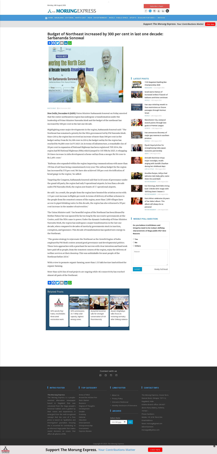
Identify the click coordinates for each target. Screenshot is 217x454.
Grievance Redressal (120, 402)
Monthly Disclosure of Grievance (124, 405)
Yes (136, 239)
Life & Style (149, 169)
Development (84, 409)
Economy (82, 414)
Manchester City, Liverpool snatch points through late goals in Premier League (155, 123)
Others (137, 246)
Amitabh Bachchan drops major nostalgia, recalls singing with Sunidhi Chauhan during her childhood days (156, 162)
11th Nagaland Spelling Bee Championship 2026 (155, 83)
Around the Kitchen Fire (88, 397)
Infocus (161, 18)
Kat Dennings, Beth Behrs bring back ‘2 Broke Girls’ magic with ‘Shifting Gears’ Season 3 (157, 189)
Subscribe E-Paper (156, 6)
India (90, 18)
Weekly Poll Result (161, 269)
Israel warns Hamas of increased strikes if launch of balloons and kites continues (156, 95)
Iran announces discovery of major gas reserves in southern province (157, 135)
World (112, 18)
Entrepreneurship (86, 425)
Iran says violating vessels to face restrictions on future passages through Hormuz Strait (156, 108)
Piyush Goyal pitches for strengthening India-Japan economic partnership (155, 148)
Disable (82, 411)
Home (50, 18)
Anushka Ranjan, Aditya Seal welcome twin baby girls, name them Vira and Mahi (157, 176)
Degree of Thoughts (87, 406)
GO (130, 422)
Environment (84, 428)
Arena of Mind (84, 395)
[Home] (71, 11)
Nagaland (59, 18)
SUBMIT (137, 269)
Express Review (85, 431)
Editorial (69, 18)
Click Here (210, 24)
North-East (80, 18)
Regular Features (146, 18)
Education (82, 420)
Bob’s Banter (84, 400)
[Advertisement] (37, 241)
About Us (115, 395)
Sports (133, 18)
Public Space (122, 18)
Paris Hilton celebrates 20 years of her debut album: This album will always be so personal (157, 202)
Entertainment (100, 18)
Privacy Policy (117, 398)
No (135, 242)
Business (82, 403)
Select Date (115, 418)
